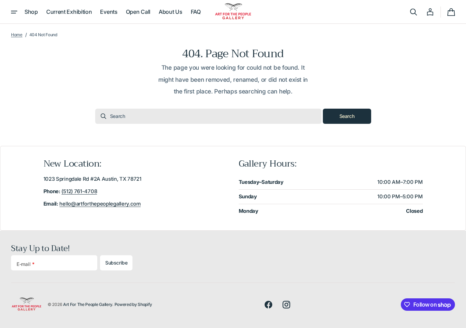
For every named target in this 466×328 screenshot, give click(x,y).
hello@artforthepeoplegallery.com (99, 204)
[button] (413, 12)
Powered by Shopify (133, 304)
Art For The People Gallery (87, 304)
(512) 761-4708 (79, 191)
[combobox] (208, 116)
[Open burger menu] (14, 12)
